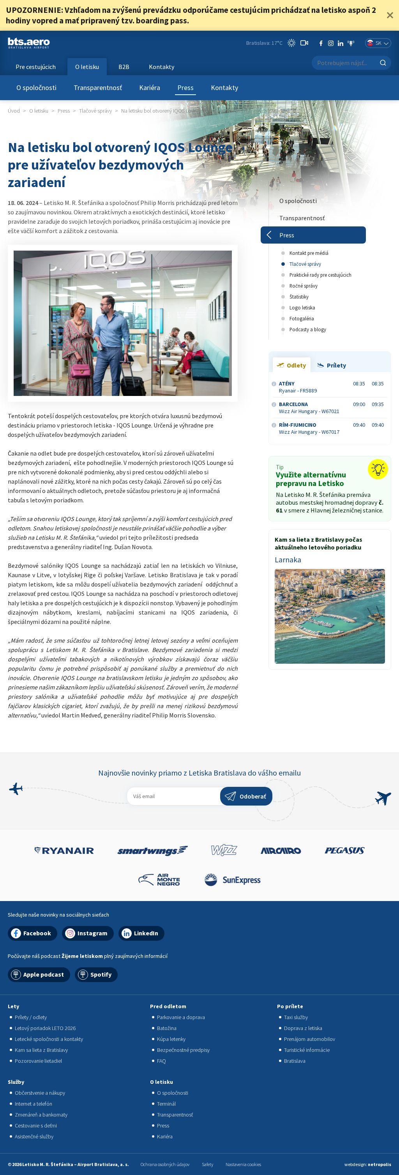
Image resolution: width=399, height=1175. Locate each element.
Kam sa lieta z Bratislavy (41, 1049)
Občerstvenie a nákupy (40, 1092)
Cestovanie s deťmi (36, 1125)
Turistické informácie (307, 1049)
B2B (123, 67)
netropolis (379, 1164)
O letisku (87, 67)
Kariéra (149, 87)
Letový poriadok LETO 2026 (45, 1028)
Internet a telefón (33, 1103)
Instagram (331, 43)
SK (378, 42)
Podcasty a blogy (308, 329)
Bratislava (294, 1060)
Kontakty (224, 87)
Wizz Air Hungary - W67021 (309, 408)
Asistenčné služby (34, 1136)
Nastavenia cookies (243, 1164)
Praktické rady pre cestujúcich (320, 275)
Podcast (351, 43)
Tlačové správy (305, 264)
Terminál (166, 1103)
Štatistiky (299, 296)
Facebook (321, 43)
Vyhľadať (383, 62)
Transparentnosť (98, 87)
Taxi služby (296, 1017)
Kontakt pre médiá (309, 253)
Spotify (100, 974)
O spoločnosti (36, 87)
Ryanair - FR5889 (298, 387)
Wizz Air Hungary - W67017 (309, 428)
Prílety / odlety (31, 1017)
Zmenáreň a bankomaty (41, 1114)
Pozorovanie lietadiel (38, 1060)
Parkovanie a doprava (181, 1017)
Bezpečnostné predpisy (183, 1049)
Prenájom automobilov (309, 1038)
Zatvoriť (390, 15)
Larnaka (288, 559)
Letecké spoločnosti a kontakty (49, 1038)
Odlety (296, 365)
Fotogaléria (302, 318)
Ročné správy (304, 286)
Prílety (336, 365)
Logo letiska (302, 307)
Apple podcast (43, 974)
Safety (207, 1164)
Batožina (167, 1028)
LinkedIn (340, 43)
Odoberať (253, 796)
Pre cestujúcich (36, 67)
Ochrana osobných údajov (165, 1164)
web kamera (304, 43)
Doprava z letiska (303, 1028)
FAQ (161, 1060)
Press (185, 87)
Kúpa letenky (171, 1038)
